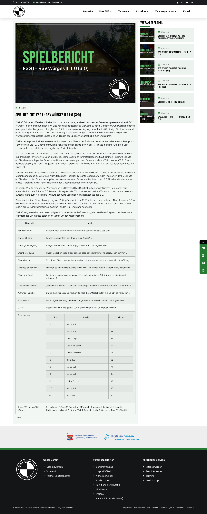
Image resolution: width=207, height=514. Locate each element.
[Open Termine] (128, 11)
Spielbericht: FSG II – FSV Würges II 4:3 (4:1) (174, 118)
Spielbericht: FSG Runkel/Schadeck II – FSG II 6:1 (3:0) (174, 69)
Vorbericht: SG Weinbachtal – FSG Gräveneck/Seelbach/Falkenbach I (171, 37)
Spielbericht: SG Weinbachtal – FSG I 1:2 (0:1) (174, 53)
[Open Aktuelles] (148, 11)
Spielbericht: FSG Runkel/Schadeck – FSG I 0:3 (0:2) (174, 85)
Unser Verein (50, 459)
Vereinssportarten (103, 459)
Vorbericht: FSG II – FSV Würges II (171, 102)
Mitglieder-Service (154, 459)
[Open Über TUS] (111, 11)
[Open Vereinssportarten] (176, 11)
